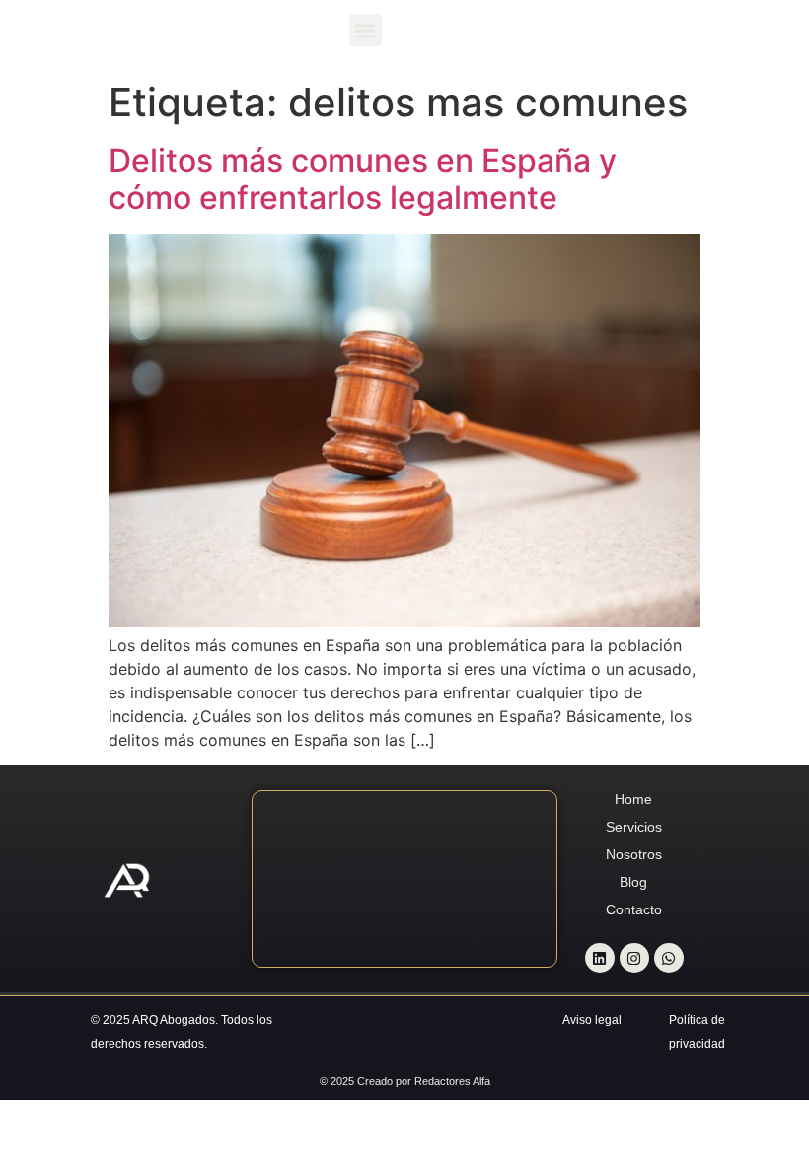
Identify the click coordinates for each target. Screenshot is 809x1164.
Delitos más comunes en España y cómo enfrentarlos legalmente (363, 179)
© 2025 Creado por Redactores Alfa (405, 1081)
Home (633, 799)
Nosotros (634, 854)
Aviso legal (592, 1020)
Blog (633, 882)
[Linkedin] (600, 958)
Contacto (634, 909)
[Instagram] (634, 958)
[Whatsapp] (669, 958)
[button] (365, 30)
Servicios (634, 827)
